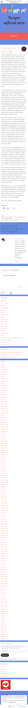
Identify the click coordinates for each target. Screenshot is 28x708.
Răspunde (17, 261)
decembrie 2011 (4, 606)
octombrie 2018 (4, 429)
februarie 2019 (4, 422)
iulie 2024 (3, 365)
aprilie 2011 (3, 625)
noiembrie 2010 (4, 636)
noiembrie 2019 (4, 411)
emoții (10, 220)
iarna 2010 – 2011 (5, 333)
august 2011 (3, 615)
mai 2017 (3, 464)
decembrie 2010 (4, 634)
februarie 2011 (4, 629)
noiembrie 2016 (4, 477)
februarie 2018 (4, 443)
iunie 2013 (3, 565)
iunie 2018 (3, 436)
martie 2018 (3, 441)
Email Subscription (6, 643)
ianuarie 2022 (4, 388)
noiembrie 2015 (4, 505)
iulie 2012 (3, 590)
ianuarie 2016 (4, 500)
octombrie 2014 (4, 533)
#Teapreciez (3, 301)
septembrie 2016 (4, 482)
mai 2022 (3, 383)
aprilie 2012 (3, 597)
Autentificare (3, 669)
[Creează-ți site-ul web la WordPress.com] (14, 1)
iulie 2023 (3, 376)
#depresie (11, 217)
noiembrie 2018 (4, 427)
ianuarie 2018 (4, 445)
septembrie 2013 (4, 558)
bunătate (6, 220)
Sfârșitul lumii (4, 342)
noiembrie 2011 (4, 609)
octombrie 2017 (4, 452)
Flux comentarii (4, 673)
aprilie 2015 (3, 519)
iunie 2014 (3, 539)
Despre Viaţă (3, 328)
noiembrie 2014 (4, 530)
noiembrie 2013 (4, 553)
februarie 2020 (4, 404)
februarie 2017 (4, 470)
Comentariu (20, 286)
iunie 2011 (3, 620)
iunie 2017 (3, 461)
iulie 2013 (3, 562)
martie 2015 (3, 521)
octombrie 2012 (4, 583)
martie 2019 (3, 420)
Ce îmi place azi (4, 314)
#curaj (3, 217)
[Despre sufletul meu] (14, 9)
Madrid (2, 335)
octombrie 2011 (4, 611)
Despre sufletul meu (14, 20)
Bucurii (3, 215)
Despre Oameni (4, 324)
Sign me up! (4, 655)
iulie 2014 (3, 537)
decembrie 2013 (4, 551)
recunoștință (15, 220)
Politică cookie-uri (12, 702)
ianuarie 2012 (4, 604)
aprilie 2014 (3, 542)
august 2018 (3, 431)
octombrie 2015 (4, 507)
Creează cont (4, 667)
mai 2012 (3, 595)
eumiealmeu (9, 53)
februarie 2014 (4, 546)
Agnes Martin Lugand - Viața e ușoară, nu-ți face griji (12, 352)
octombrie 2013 (4, 556)
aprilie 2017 (3, 466)
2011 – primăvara (5, 303)
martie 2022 (3, 385)
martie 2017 (3, 468)
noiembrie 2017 (4, 450)
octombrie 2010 (4, 638)
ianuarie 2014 (4, 549)
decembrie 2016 (4, 475)
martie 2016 (3, 496)
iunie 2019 (3, 418)
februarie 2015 (4, 523)
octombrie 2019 (4, 413)
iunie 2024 (3, 367)
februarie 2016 (4, 498)
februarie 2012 (4, 602)
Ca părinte (3, 312)
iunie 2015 (3, 514)
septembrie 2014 (4, 535)
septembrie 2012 (4, 586)
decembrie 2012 (4, 579)
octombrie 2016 (4, 480)
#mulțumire (5, 218)
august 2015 (3, 512)
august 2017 (3, 457)
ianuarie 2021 (4, 397)
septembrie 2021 (4, 390)
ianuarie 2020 (4, 406)
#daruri (6, 217)
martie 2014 (3, 544)
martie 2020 (3, 401)
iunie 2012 (3, 592)
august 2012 (3, 588)
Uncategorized (4, 344)
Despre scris (3, 326)
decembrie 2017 (4, 447)
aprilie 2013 (3, 569)
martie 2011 (3, 627)
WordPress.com (4, 676)
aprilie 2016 (3, 493)
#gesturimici (16, 217)
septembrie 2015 (4, 510)
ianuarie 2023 (4, 378)
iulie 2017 (3, 459)
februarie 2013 (4, 574)
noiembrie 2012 (4, 581)
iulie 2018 (3, 434)
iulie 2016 (3, 486)
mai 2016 (3, 491)
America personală (5, 307)
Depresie (3, 317)
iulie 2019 (3, 415)
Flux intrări (3, 671)
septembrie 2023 (4, 371)
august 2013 (3, 560)
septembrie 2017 (4, 454)
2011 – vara (3, 305)
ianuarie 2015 (4, 526)
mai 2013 (3, 567)
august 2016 (3, 484)
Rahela (7, 239)
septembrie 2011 (4, 613)
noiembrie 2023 (4, 369)
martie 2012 (3, 599)
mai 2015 (3, 516)
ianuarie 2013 (4, 576)
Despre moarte (4, 321)
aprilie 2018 (3, 438)
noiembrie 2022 (4, 381)
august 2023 (3, 374)
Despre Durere (4, 319)
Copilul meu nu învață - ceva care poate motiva (11, 354)
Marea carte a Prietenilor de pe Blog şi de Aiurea (11, 337)
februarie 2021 (4, 395)
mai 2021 (3, 392)
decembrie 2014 (4, 528)
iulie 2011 (3, 618)
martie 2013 (3, 572)
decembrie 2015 (4, 503)
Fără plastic (3, 330)
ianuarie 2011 (4, 632)
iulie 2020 (3, 399)
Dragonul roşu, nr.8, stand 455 (7, 357)
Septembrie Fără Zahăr (6, 340)
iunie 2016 (3, 489)
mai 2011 (3, 622)
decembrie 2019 (4, 408)
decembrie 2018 (4, 424)
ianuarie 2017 (4, 473)
